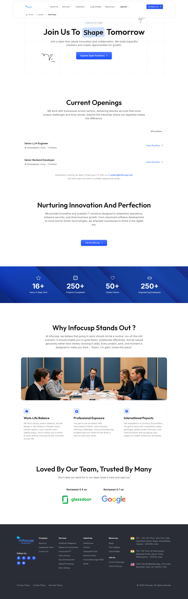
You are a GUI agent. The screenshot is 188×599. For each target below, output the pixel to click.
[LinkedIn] (29, 558)
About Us (54, 6)
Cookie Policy (39, 585)
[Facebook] (18, 558)
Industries (80, 6)
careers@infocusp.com (121, 175)
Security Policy (55, 585)
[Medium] (18, 563)
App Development (67, 559)
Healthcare (88, 543)
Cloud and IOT (65, 551)
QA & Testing (64, 568)
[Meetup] (23, 563)
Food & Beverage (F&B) (93, 559)
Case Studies (95, 6)
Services (66, 6)
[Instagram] (23, 558)
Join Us (123, 6)
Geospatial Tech (90, 551)
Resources (109, 6)
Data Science (64, 555)
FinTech (86, 547)
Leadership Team (46, 547)
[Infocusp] (29, 7)
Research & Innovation (68, 547)
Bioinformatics (89, 555)
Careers (40, 14)
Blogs (111, 543)
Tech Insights (114, 547)
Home (30, 14)
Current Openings (116, 562)
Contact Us (43, 551)
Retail (85, 563)
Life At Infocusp (115, 566)
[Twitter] (34, 558)
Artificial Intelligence (67, 543)
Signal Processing (66, 563)
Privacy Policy (23, 585)
